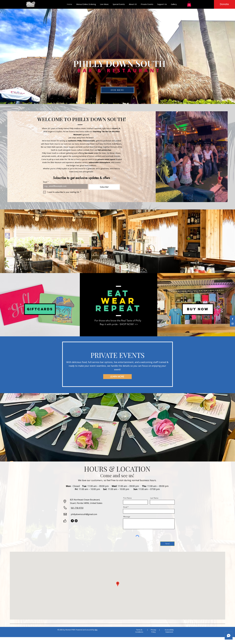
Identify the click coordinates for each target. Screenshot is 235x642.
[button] (189, 4)
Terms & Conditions (139, 631)
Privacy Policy (153, 631)
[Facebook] (232, 319)
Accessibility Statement (169, 631)
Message (126, 516)
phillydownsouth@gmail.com (84, 514)
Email (46, 182)
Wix (96, 630)
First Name (127, 498)
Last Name (154, 498)
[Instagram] (232, 323)
